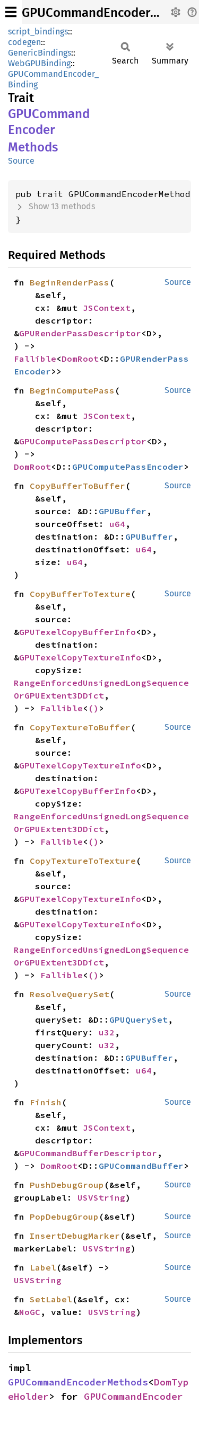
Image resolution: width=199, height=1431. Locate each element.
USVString (101, 1197)
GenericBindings (39, 53)
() (93, 708)
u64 (117, 523)
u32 (107, 1032)
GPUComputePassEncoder (128, 466)
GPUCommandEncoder (133, 1396)
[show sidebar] (11, 12)
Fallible (35, 358)
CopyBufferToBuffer (77, 485)
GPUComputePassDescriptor (82, 441)
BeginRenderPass (69, 282)
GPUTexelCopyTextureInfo (80, 657)
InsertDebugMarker (75, 1235)
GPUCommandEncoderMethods (78, 1382)
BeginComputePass (72, 390)
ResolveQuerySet (69, 994)
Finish (46, 1102)
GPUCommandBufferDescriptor (88, 1153)
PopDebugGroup (64, 1216)
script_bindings (38, 31)
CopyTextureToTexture (83, 860)
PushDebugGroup (67, 1184)
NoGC (29, 1312)
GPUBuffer (122, 511)
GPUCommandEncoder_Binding (53, 79)
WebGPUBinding (39, 63)
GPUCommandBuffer (141, 1165)
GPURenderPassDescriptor (80, 333)
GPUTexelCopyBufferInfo (77, 632)
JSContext (107, 307)
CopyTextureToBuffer (80, 727)
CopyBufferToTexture (80, 593)
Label (43, 1267)
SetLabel (51, 1299)
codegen (24, 42)
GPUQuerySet (138, 1019)
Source (21, 161)
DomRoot (80, 358)
